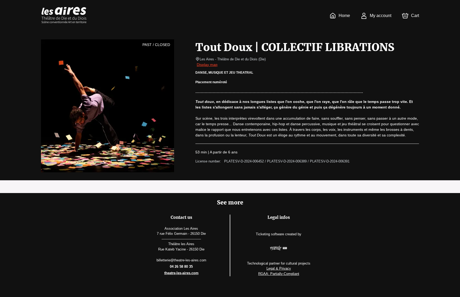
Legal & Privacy (278, 268)
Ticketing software (270, 234)
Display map (207, 64)
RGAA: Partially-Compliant (278, 274)
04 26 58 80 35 (181, 267)
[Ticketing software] (278, 248)
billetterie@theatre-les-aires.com (181, 260)
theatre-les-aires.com (181, 273)
